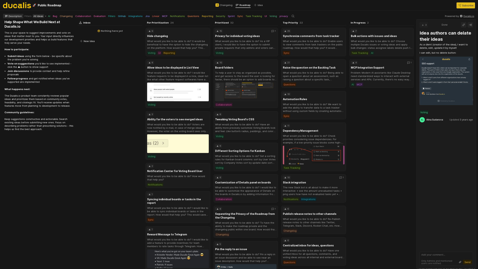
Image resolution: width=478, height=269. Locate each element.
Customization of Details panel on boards (243, 182)
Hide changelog (157, 36)
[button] (466, 5)
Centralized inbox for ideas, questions (308, 245)
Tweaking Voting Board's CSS (234, 119)
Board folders (224, 67)
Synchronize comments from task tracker (311, 36)
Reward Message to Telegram (167, 234)
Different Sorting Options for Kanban (240, 150)
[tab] (223, 5)
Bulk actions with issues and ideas (374, 36)
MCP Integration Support (367, 67)
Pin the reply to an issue (231, 249)
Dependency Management (300, 130)
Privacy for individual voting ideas (237, 36)
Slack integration (294, 182)
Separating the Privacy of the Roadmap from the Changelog (245, 215)
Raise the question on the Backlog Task (309, 67)
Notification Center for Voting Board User (175, 171)
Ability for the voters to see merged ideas (175, 119)
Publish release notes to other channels (309, 213)
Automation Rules (295, 99)
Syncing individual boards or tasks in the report (174, 201)
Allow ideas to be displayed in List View (173, 67)
